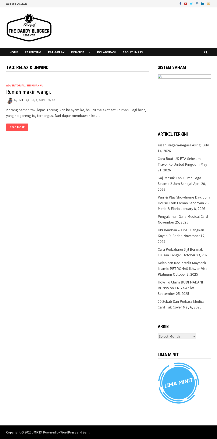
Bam (86, 432)
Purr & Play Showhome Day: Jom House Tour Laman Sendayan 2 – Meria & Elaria (184, 203)
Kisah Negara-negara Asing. (180, 145)
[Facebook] (180, 3)
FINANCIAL (78, 52)
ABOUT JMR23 (132, 52)
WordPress (68, 432)
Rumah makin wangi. (28, 92)
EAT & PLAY (56, 52)
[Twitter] (192, 3)
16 (53, 100)
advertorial (15, 85)
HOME (14, 52)
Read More (17, 127)
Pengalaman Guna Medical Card (183, 216)
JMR (20, 100)
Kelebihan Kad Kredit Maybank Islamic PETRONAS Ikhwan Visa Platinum (182, 268)
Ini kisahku (35, 85)
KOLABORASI (106, 52)
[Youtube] (186, 3)
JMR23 (37, 432)
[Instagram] (197, 3)
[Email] (208, 3)
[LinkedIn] (203, 3)
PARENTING (33, 52)
